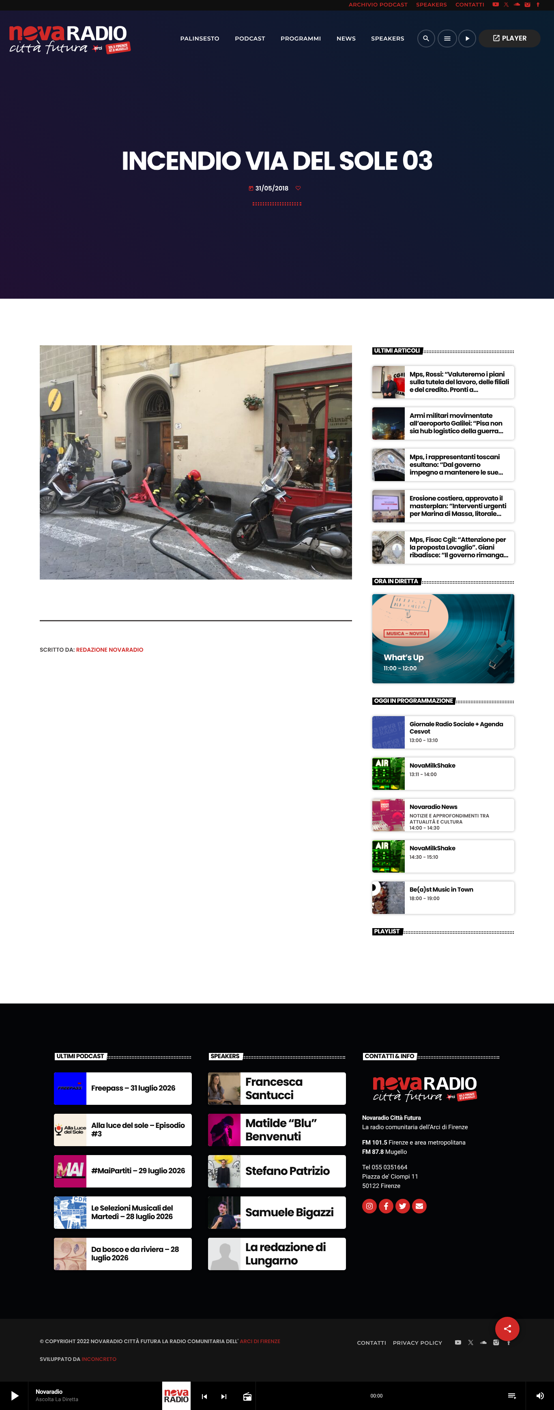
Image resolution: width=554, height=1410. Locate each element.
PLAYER (509, 38)
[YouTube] (495, 5)
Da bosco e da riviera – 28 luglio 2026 (135, 1254)
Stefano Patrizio (287, 1171)
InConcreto (99, 1359)
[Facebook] (538, 5)
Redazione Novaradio (110, 650)
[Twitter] (402, 1206)
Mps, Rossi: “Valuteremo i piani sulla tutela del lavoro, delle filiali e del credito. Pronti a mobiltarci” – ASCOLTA (459, 386)
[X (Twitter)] (506, 5)
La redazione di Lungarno (285, 1254)
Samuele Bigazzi (289, 1212)
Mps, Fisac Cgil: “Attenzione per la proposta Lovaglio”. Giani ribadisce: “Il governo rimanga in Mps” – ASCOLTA (458, 551)
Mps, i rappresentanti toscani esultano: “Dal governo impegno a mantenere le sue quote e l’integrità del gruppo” (456, 468)
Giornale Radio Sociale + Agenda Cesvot (456, 728)
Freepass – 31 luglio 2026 (133, 1088)
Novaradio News (433, 807)
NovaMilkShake (432, 766)
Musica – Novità (406, 633)
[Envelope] (419, 1206)
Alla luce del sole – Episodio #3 (138, 1130)
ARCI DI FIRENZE (260, 1341)
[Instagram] (527, 5)
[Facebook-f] (386, 1206)
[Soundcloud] (517, 5)
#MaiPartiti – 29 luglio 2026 (138, 1171)
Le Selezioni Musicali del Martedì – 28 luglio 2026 (132, 1212)
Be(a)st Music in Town (441, 890)
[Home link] (52, 38)
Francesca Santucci (274, 1089)
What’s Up (403, 657)
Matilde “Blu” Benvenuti (281, 1130)
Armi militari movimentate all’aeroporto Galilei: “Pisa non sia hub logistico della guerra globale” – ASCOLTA (456, 427)
